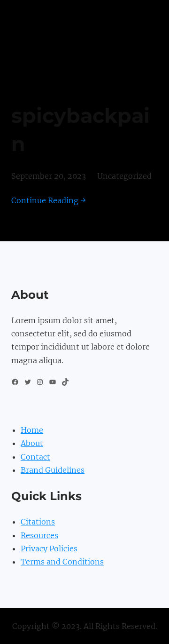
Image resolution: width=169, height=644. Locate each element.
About (32, 443)
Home (32, 430)
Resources (39, 535)
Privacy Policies (49, 548)
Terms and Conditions (62, 561)
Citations (38, 521)
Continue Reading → (48, 200)
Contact (35, 456)
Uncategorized (124, 176)
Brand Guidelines (52, 470)
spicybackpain (80, 129)
